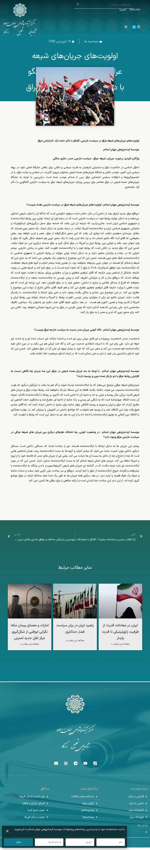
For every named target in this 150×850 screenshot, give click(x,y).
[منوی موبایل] (127, 27)
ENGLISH (134, 10)
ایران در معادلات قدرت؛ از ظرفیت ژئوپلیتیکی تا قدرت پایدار (120, 632)
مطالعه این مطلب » (120, 644)
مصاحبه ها (91, 41)
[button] (7, 831)
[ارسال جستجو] (78, 4)
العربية (122, 10)
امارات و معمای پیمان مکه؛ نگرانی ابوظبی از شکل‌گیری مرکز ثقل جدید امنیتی (30, 632)
